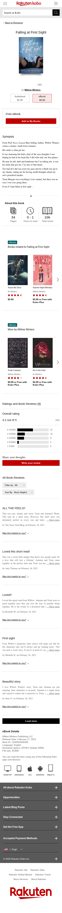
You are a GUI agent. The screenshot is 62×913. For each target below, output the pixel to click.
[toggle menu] (5, 3)
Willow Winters (32, 90)
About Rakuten (38, 879)
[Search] (56, 12)
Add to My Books (31, 121)
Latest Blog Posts (14, 807)
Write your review (31, 463)
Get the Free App (13, 826)
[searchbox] (31, 12)
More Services (21, 879)
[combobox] (14, 485)
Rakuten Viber (38, 870)
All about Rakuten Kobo (17, 787)
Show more (53, 519)
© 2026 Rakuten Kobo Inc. (16, 859)
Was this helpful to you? (14, 533)
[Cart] (56, 3)
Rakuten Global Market (20, 874)
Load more (31, 721)
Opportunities (11, 797)
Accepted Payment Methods (20, 838)
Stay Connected (13, 817)
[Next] (58, 279)
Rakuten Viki (21, 870)
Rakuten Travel (43, 874)
